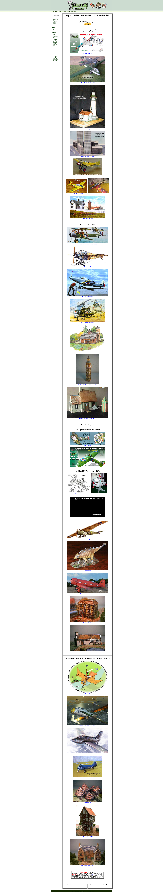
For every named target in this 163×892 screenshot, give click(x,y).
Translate (59, 5)
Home (53, 11)
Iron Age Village (87, 802)
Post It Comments (55, 41)
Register (53, 27)
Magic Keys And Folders (56, 48)
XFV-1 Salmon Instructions (79, 493)
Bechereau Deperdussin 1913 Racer (87, 176)
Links (53, 52)
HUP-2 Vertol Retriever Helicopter (88, 778)
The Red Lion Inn (87, 623)
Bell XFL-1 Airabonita (87, 296)
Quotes (54, 53)
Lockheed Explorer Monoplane (87, 593)
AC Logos (54, 40)
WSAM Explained (55, 34)
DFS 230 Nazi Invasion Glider (87, 82)
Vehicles (68, 11)
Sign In (53, 25)
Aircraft (59, 11)
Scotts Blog (54, 35)
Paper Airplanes (55, 60)
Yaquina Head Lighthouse (88, 129)
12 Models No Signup (56, 56)
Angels (54, 37)
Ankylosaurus (87, 570)
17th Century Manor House (87, 865)
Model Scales (55, 42)
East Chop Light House (87, 218)
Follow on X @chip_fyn (92, 887)
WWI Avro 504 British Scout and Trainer (87, 244)
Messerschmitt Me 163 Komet (88, 753)
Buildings (64, 11)
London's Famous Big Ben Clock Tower (87, 384)
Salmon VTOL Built (99, 494)
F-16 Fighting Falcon (87, 53)
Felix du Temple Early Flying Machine (88, 693)
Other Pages (54, 32)
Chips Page (54, 54)
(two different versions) (98, 194)
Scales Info (54, 51)
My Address (54, 22)
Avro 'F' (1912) (87, 266)
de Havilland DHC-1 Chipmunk (76, 193)
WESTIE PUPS (55, 49)
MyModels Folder (55, 19)
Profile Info (54, 23)
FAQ (56, 11)
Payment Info (55, 21)
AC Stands (54, 43)
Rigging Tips (55, 44)
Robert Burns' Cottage (87, 652)
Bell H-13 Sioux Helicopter (87, 322)
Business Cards (55, 55)
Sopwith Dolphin (87, 445)
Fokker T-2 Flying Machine (87, 539)
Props (54, 45)
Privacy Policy (55, 57)
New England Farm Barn (87, 352)
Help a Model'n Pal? (55, 29)
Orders (54, 20)
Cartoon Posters (55, 58)
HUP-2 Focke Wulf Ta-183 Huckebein (87, 726)
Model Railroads (55, 59)
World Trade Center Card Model (87, 156)
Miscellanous (73, 11)
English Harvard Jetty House (87, 836)
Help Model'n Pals (55, 36)
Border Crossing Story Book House (87, 418)
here (92, 874)
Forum (54, 33)
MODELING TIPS (56, 47)
